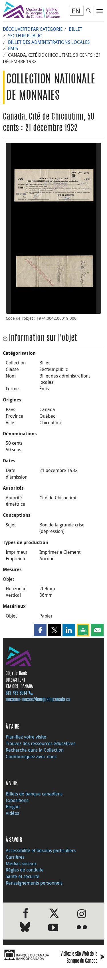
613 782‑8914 (16, 693)
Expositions (17, 800)
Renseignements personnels (34, 883)
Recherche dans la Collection (35, 750)
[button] (40, 630)
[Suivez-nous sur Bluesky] (25, 928)
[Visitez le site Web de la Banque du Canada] (27, 955)
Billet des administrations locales (49, 42)
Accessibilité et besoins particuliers (41, 850)
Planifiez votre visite (26, 737)
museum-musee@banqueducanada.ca (38, 700)
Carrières (15, 857)
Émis (13, 48)
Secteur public (25, 35)
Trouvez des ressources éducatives (40, 743)
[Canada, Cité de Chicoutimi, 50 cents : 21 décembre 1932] (53, 185)
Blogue (13, 806)
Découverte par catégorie (32, 29)
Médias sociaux (21, 863)
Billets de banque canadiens (34, 794)
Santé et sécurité (22, 876)
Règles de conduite (25, 870)
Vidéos (12, 813)
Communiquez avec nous (31, 756)
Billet (75, 29)
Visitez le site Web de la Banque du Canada (82, 957)
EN (76, 10)
